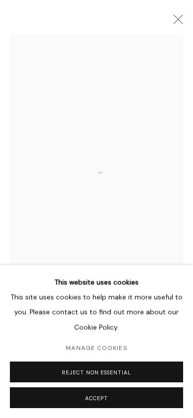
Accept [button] (96, 398)
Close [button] (175, 22)
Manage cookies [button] (96, 348)
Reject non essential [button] (96, 372)
